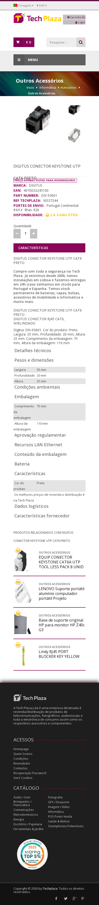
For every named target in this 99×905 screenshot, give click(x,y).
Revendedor (21, 763)
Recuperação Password (29, 773)
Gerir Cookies (22, 778)
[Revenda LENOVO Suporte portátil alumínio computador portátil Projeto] (23, 597)
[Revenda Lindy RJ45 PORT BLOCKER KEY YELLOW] (23, 664)
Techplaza (50, 889)
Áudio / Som (21, 797)
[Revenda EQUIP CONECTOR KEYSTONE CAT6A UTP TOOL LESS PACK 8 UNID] (23, 568)
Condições (20, 758)
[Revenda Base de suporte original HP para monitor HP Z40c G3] (23, 632)
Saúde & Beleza (58, 821)
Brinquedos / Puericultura (22, 803)
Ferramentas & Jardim (28, 829)
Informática (47, 87)
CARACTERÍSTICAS (33, 247)
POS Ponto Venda (60, 816)
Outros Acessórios (41, 93)
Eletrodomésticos (25, 814)
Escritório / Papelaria (27, 824)
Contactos (20, 768)
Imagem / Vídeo (59, 807)
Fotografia (55, 797)
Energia (18, 819)
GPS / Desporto (58, 802)
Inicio (30, 87)
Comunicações (23, 810)
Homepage (21, 749)
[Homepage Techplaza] (49, 19)
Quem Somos (22, 754)
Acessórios (69, 87)
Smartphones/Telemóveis (66, 826)
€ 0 (28, 42)
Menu (32, 59)
